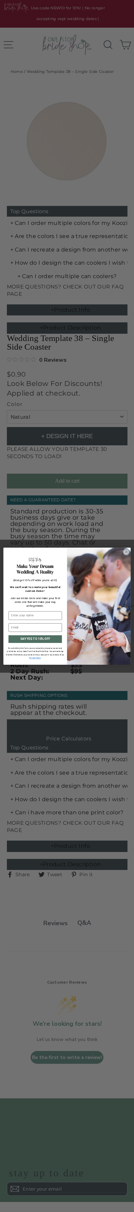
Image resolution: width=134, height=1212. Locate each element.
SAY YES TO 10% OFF (35, 639)
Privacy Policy (35, 658)
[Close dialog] (126, 552)
